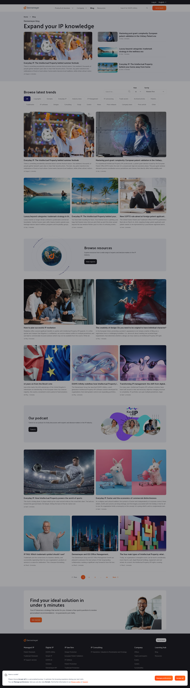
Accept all (180, 678)
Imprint (85, 681)
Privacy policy (76, 681)
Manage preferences (163, 678)
